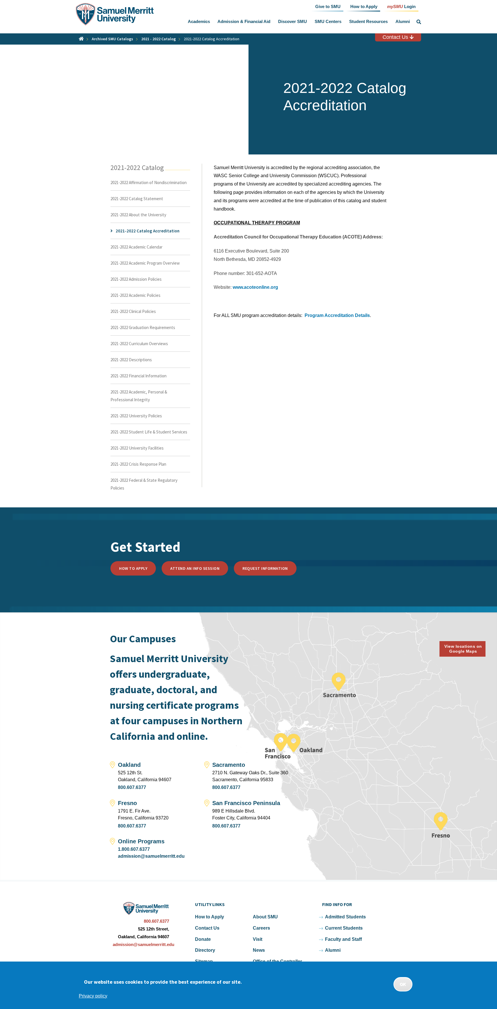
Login (401, 6)
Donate (203, 939)
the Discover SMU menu (308, 21)
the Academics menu (211, 21)
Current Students (344, 928)
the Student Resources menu (388, 21)
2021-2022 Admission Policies (136, 279)
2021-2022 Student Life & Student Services (148, 432)
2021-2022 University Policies (136, 415)
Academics (199, 21)
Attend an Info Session (194, 568)
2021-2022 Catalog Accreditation (147, 231)
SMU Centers (328, 21)
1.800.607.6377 (134, 849)
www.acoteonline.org (255, 287)
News (259, 950)
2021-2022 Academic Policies (135, 295)
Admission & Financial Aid (243, 21)
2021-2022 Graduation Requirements (142, 327)
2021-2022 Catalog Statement (136, 198)
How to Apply (133, 568)
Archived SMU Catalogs (112, 38)
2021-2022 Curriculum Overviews (139, 343)
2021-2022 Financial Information (138, 376)
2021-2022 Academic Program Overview (145, 263)
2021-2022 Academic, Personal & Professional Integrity (138, 395)
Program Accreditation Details (337, 315)
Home (81, 39)
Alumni (402, 21)
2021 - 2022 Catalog (158, 38)
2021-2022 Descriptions (131, 359)
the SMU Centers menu (342, 21)
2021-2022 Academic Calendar (136, 247)
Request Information (265, 568)
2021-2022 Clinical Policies (133, 311)
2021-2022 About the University (138, 214)
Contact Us (396, 37)
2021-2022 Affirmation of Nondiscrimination (148, 182)
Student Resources (368, 21)
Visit (257, 939)
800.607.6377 (132, 787)
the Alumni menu (411, 21)
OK (403, 984)
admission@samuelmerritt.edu (151, 856)
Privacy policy (93, 995)
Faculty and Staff (343, 939)
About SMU (265, 916)
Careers (261, 928)
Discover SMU (292, 21)
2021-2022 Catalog (137, 167)
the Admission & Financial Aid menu (271, 21)
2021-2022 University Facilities (137, 448)
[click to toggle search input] (418, 22)
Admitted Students (345, 916)
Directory (205, 950)
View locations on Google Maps (463, 648)
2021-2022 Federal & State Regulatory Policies (143, 484)
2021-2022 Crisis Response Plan (138, 464)
